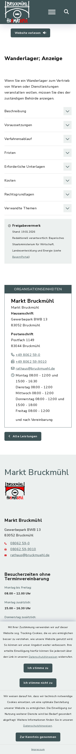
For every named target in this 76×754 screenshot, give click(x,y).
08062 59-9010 (23, 549)
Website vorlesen (28, 33)
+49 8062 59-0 (28, 355)
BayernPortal (20, 257)
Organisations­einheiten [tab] (38, 289)
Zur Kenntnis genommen (38, 737)
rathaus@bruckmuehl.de (35, 368)
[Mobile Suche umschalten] (66, 12)
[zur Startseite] (17, 12)
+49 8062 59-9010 (31, 361)
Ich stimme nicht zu (38, 683)
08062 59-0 (20, 543)
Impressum (38, 749)
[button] (38, 111)
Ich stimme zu (38, 668)
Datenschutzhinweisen (43, 657)
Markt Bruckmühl (32, 301)
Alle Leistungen (24, 436)
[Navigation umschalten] (51, 12)
